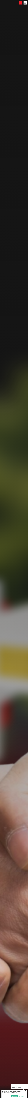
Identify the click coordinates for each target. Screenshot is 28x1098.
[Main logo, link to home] (8, 2)
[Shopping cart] (20, 2)
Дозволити (14, 1096)
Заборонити (22, 1096)
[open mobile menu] (25, 2)
